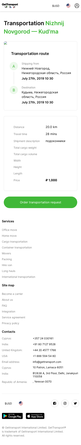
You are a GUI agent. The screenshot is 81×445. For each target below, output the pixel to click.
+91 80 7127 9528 (44, 344)
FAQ (4, 305)
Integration (8, 311)
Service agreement (13, 317)
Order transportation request (40, 202)
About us (7, 299)
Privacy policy (10, 323)
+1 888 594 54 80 (44, 356)
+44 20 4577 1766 (44, 350)
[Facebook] (54, 403)
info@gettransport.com (47, 361)
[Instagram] (65, 403)
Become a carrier (12, 293)
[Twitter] (75, 403)
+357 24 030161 (43, 338)
